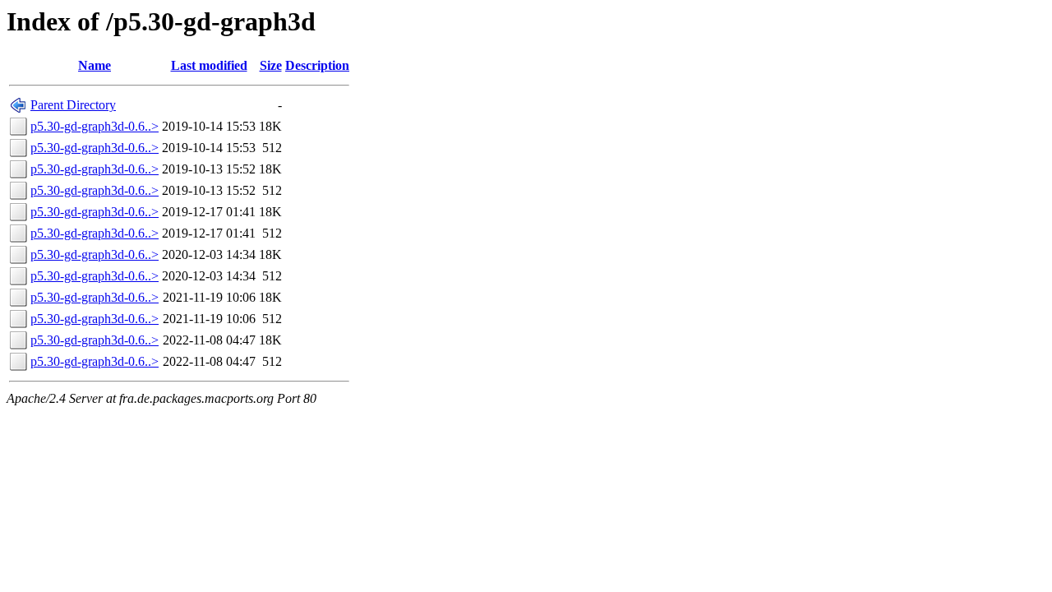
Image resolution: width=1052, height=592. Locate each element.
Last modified (209, 65)
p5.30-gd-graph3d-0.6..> (94, 126)
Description (317, 65)
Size (271, 65)
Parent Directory (73, 105)
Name (94, 65)
